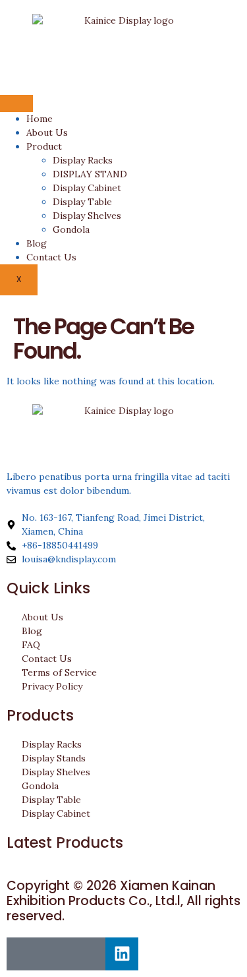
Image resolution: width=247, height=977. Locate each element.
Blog (36, 243)
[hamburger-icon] (16, 103)
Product (44, 146)
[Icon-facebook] (23, 953)
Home (39, 119)
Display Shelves (87, 216)
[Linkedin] (121, 953)
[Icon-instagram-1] (56, 953)
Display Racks (83, 160)
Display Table (82, 202)
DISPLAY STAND (90, 174)
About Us (47, 132)
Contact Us (51, 257)
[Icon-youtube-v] (88, 953)
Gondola (71, 229)
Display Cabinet (87, 188)
